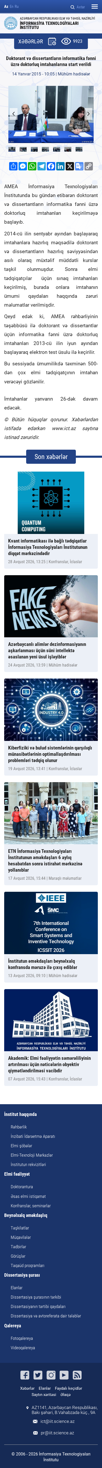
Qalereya (12, 1325)
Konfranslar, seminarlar (31, 1205)
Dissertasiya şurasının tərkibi (36, 1297)
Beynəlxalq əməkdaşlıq (25, 1215)
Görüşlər (18, 1256)
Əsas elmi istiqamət (28, 1196)
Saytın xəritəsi (44, 1394)
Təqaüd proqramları (27, 1265)
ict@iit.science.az (58, 1421)
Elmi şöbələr (21, 1145)
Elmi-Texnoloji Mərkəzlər (32, 1155)
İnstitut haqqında (20, 1114)
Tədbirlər (18, 1246)
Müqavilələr (21, 1237)
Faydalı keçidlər (68, 1388)
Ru (17, 7)
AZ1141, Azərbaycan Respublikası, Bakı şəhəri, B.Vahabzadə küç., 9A (65, 1410)
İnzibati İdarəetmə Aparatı (33, 1136)
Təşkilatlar (20, 1228)
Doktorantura (22, 1186)
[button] (88, 114)
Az (6, 7)
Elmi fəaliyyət (17, 1174)
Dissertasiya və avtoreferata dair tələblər (46, 1315)
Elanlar (16, 1287)
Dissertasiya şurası (22, 1275)
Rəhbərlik (19, 1127)
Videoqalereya (23, 1347)
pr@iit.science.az (57, 1432)
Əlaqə (65, 1394)
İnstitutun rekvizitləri (28, 1164)
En (11, 7)
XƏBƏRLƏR (30, 41)
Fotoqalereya (22, 1338)
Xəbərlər (27, 1388)
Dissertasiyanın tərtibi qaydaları (38, 1306)
